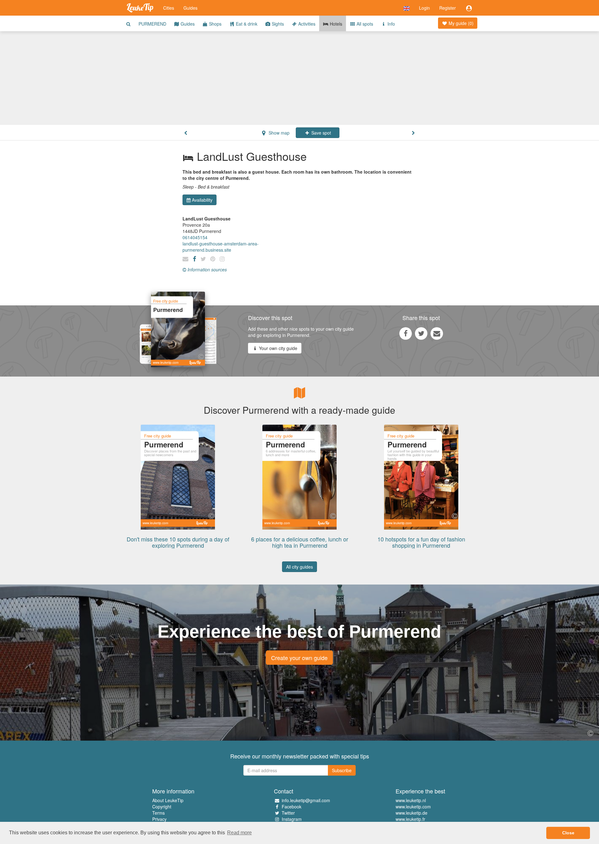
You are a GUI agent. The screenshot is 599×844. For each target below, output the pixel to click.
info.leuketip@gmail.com (306, 800)
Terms (158, 813)
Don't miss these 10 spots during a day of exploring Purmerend (178, 542)
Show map (278, 133)
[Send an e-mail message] (437, 333)
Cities (168, 8)
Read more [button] (239, 832)
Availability (202, 200)
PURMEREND (152, 24)
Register (447, 8)
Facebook (291, 806)
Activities (306, 24)
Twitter (288, 813)
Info (390, 24)
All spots (364, 24)
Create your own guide (299, 658)
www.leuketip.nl (411, 800)
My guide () (460, 23)
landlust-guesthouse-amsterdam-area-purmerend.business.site (221, 246)
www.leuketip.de (411, 813)
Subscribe (342, 770)
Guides (190, 8)
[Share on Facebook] (405, 333)
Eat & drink (246, 24)
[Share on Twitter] (421, 333)
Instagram (292, 819)
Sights (277, 24)
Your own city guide (277, 348)
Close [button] (568, 832)
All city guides (299, 567)
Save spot (320, 133)
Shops (215, 24)
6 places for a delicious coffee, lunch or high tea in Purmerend (299, 542)
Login (424, 8)
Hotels (335, 24)
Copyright (161, 806)
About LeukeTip (167, 800)
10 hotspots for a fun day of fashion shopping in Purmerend (421, 542)
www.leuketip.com (413, 806)
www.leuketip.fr (410, 819)
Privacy (159, 819)
